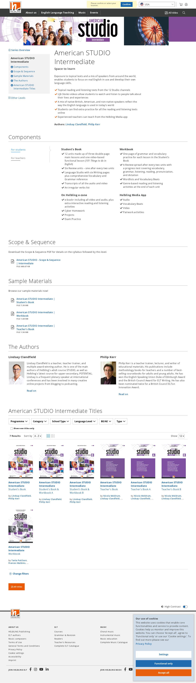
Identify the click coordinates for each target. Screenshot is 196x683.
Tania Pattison (19, 560)
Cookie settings (16, 653)
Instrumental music (110, 635)
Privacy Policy (144, 643)
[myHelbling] (186, 5)
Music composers (17, 638)
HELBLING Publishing (19, 631)
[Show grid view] (48, 436)
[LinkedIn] (47, 669)
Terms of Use (15, 642)
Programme (17, 421)
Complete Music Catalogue (114, 642)
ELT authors (14, 635)
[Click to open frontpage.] (15, 7)
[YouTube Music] (130, 669)
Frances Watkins (16, 563)
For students (18, 149)
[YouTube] (41, 669)
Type (119, 421)
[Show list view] (53, 436)
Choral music (107, 631)
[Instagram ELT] (35, 669)
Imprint (12, 660)
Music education (108, 638)
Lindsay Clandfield (76, 124)
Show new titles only (24, 428)
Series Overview (20, 50)
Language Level (83, 421)
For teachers (18, 158)
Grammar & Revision (64, 635)
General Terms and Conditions (24, 646)
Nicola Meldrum (111, 495)
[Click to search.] (183, 13)
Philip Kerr (94, 124)
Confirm (127, 4)
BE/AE (104, 421)
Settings (163, 654)
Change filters (21, 573)
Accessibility (14, 656)
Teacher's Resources (64, 642)
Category (38, 421)
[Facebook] (30, 669)
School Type (59, 421)
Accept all (163, 672)
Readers (58, 638)
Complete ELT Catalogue (66, 646)
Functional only (164, 663)
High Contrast (173, 606)
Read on (31, 390)
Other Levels (18, 97)
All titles (173, 12)
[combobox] (157, 4)
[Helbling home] (15, 613)
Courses (58, 631)
